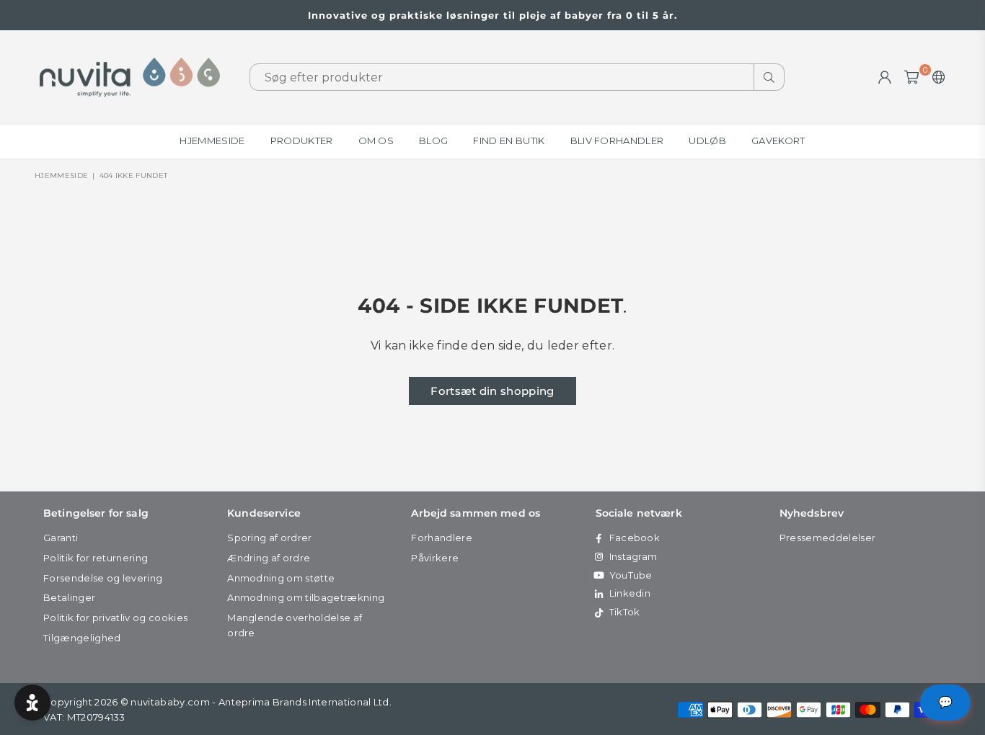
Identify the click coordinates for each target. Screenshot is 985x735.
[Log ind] (885, 77)
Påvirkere (435, 558)
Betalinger (69, 597)
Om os (376, 140)
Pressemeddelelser (827, 537)
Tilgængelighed (81, 637)
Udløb (707, 140)
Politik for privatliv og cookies (115, 617)
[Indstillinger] (935, 77)
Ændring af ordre (268, 558)
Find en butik (508, 140)
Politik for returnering (95, 558)
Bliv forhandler (617, 140)
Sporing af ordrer (269, 537)
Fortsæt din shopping (492, 391)
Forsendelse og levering (102, 578)
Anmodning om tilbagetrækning (305, 597)
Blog (433, 140)
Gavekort (778, 140)
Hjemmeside (212, 140)
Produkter (301, 140)
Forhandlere (441, 537)
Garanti (60, 537)
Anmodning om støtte (281, 578)
